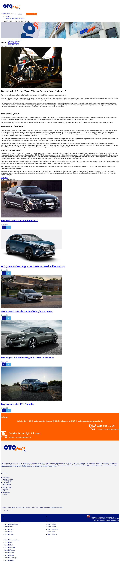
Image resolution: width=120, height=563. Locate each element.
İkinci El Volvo (9, 560)
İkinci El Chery (9, 534)
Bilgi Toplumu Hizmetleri (99, 518)
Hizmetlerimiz (7, 484)
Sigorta (10, 46)
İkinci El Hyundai (53, 529)
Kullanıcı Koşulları (105, 520)
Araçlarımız (6, 477)
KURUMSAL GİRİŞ (31, 14)
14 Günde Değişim (14, 41)
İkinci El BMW (9, 529)
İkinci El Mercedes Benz (11, 540)
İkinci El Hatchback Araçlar (12, 521)
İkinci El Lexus (52, 534)
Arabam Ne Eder (8, 479)
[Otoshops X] (113, 14)
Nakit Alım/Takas (13, 44)
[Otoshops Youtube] (117, 14)
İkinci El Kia (51, 532)
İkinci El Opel (8, 545)
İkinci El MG (8, 542)
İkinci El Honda (52, 526)
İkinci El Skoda (9, 552)
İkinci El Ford (52, 524)
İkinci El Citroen (53, 516)
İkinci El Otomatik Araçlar (12, 519)
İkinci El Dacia (52, 519)
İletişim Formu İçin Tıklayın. (25, 433)
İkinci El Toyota (9, 555)
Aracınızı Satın (7, 487)
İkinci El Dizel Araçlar (11, 516)
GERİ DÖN (4, 178)
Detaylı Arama (5, 13)
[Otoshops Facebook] (110, 14)
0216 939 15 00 (106, 425)
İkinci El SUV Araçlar (11, 524)
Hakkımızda (6, 492)
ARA (20, 14)
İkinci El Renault (9, 550)
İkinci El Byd (8, 532)
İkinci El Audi (8, 526)
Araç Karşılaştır (7, 481)
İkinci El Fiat (51, 521)
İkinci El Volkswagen (10, 558)
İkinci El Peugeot (9, 547)
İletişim (5, 494)
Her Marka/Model (13, 43)
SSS (4, 490)
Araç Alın (5, 489)
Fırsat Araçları (7, 482)
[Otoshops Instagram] (106, 14)
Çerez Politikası (115, 520)
